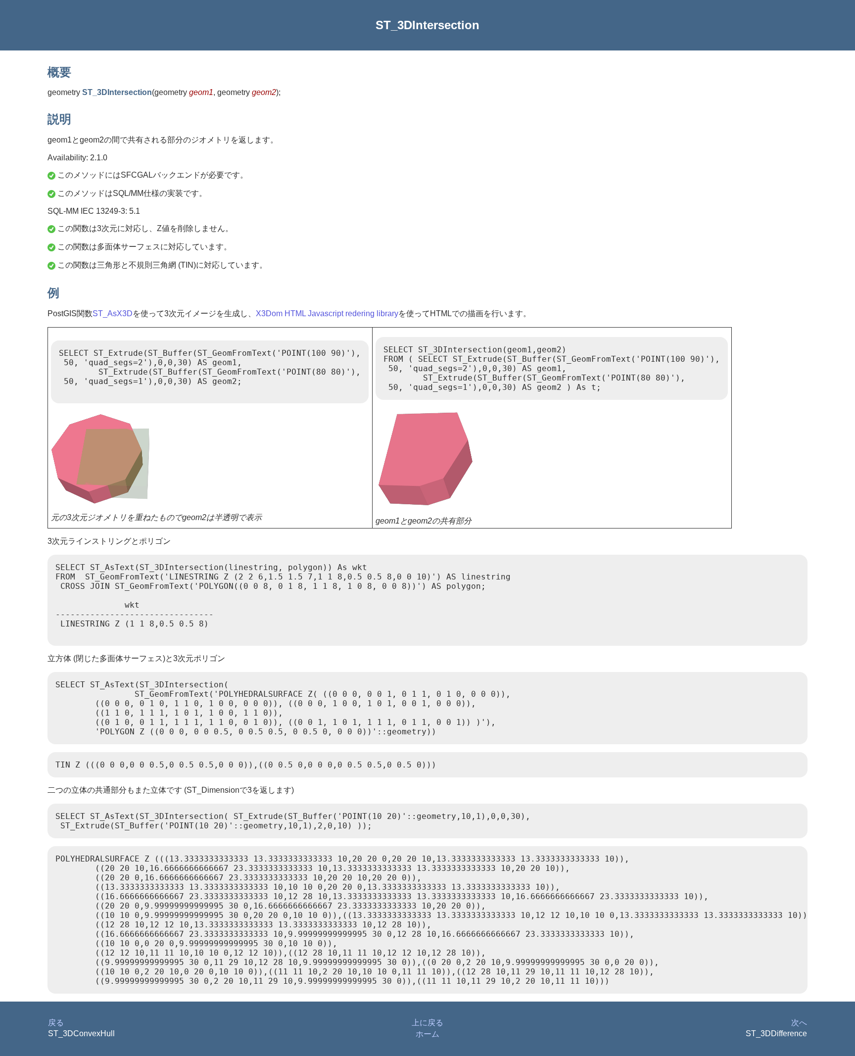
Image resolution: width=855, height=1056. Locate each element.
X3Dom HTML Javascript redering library (327, 313)
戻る (56, 1022)
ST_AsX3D (113, 313)
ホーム (427, 1034)
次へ (799, 1022)
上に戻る (427, 1022)
